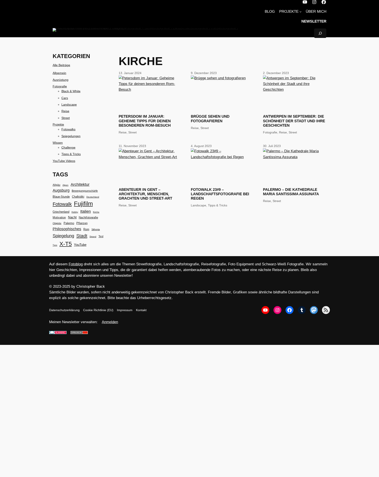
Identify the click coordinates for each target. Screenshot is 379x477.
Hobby (75, 212)
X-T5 (65, 244)
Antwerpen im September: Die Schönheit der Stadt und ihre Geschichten (294, 120)
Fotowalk (62, 204)
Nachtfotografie (88, 217)
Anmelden (110, 322)
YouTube (80, 244)
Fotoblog (76, 264)
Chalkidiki (78, 196)
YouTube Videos (64, 161)
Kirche (96, 212)
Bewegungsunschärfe (85, 190)
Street (65, 118)
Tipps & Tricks (71, 154)
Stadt (81, 235)
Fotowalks (68, 129)
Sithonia (95, 229)
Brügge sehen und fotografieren (210, 118)
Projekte (58, 124)
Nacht (72, 217)
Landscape (69, 104)
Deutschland (92, 197)
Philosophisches (67, 229)
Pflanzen (82, 223)
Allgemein (59, 73)
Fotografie (60, 86)
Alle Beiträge (61, 65)
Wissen (58, 142)
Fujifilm (83, 203)
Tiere (55, 245)
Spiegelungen (70, 136)
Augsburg (61, 190)
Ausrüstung (60, 80)
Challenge (68, 147)
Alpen (65, 185)
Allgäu (56, 184)
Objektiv (57, 223)
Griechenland (61, 211)
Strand (92, 236)
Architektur (80, 184)
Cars (64, 98)
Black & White (70, 91)
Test (100, 236)
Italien (85, 211)
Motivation (59, 217)
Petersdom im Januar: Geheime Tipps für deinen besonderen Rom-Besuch (145, 120)
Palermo (69, 223)
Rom (86, 229)
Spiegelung (63, 235)
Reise (65, 111)
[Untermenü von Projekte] (300, 12)
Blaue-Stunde (61, 196)
